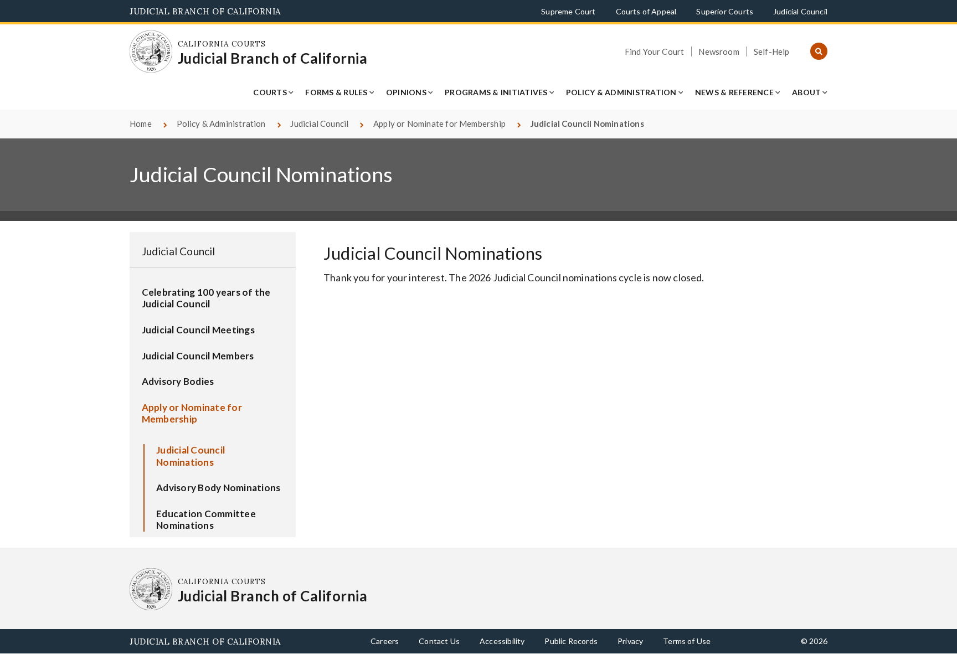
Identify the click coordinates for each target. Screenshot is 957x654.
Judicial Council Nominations (190, 456)
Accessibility (502, 641)
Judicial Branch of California (205, 11)
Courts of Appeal (646, 11)
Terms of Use (687, 641)
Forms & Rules (336, 92)
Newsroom (718, 51)
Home (141, 123)
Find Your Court (655, 51)
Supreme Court (568, 11)
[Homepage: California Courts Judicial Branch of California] (151, 51)
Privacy (630, 641)
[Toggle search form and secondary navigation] (818, 51)
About (806, 92)
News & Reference (734, 92)
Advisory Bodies (178, 381)
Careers (385, 641)
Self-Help (772, 51)
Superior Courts (724, 11)
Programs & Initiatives (496, 92)
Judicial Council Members (198, 356)
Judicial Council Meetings (198, 330)
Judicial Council (800, 11)
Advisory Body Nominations (218, 487)
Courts (270, 92)
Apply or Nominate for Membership (439, 123)
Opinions (406, 92)
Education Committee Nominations (206, 520)
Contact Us (439, 641)
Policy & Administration (621, 92)
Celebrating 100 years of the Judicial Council (206, 298)
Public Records (571, 641)
